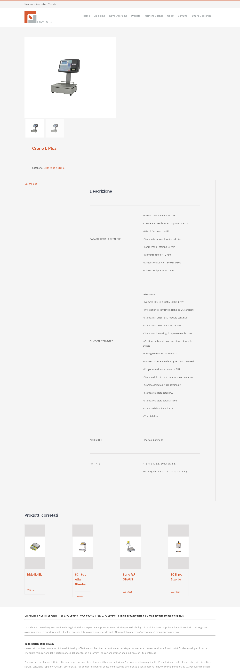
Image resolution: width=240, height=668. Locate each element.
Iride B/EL (34, 574)
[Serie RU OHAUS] (130, 547)
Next (114, 77)
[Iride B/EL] (35, 547)
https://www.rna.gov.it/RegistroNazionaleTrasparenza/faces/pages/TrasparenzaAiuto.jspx (130, 632)
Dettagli (32, 590)
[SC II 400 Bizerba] (178, 547)
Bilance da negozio (54, 167)
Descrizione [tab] (30, 183)
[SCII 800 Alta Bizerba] (82, 547)
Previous (26, 77)
